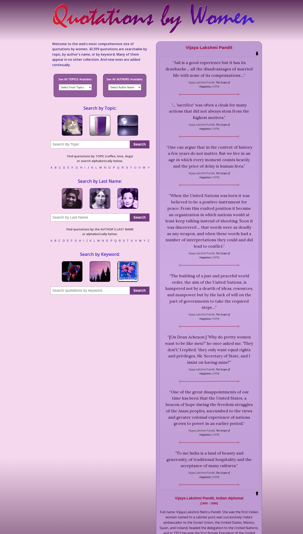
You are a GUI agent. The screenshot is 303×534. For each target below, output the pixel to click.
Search (139, 144)
